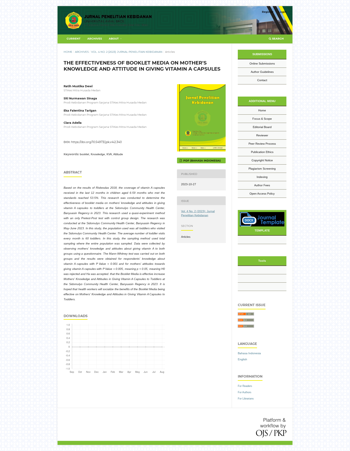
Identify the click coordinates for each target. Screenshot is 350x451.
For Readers (245, 385)
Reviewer (262, 135)
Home (68, 51)
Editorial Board (262, 127)
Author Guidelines (262, 71)
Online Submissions (262, 63)
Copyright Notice (262, 160)
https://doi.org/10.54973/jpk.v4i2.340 (96, 142)
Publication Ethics (262, 152)
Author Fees (262, 185)
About (114, 38)
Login (282, 11)
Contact (262, 80)
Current (73, 38)
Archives (94, 38)
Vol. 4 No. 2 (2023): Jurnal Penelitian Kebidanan (126, 51)
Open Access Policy (262, 193)
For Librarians (246, 398)
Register (268, 11)
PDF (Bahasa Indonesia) (201, 160)
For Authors (244, 392)
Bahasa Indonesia (249, 353)
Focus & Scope (262, 118)
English (242, 359)
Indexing (262, 177)
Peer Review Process (262, 143)
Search (277, 38)
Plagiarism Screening (262, 168)
